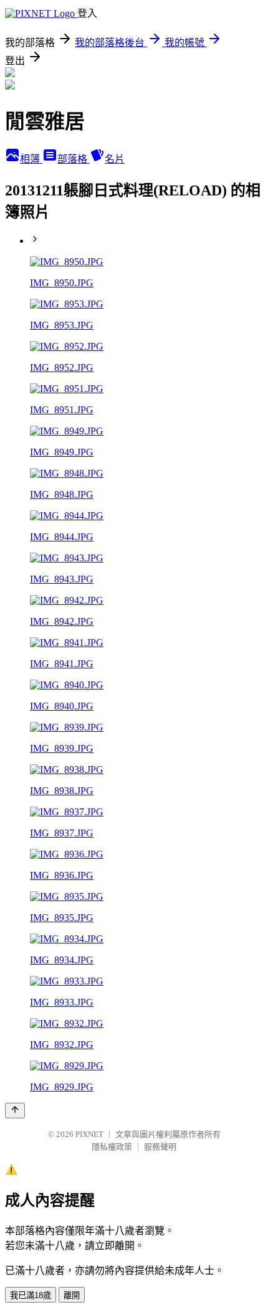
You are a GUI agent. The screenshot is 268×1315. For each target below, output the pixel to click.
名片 (115, 159)
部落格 (73, 159)
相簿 (31, 159)
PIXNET (89, 1134)
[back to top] (15, 1110)
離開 (72, 1295)
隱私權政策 (112, 1146)
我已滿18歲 (30, 1295)
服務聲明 (160, 1146)
